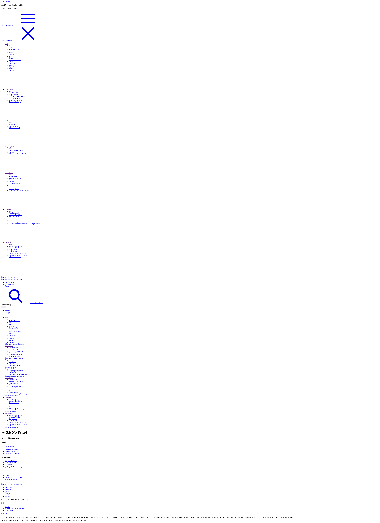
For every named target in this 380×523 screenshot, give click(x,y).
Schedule (7, 310)
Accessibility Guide (15, 331)
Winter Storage (9, 466)
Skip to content (5, 1)
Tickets (7, 286)
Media (7, 475)
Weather (7, 312)
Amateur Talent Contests (16, 381)
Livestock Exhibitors (15, 401)
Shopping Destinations (16, 371)
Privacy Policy (9, 510)
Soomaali (12, 342)
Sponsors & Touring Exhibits (18, 424)
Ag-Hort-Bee (13, 379)
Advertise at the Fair (15, 426)
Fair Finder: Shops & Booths (18, 374)
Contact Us (8, 481)
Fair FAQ (12, 335)
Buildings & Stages (15, 356)
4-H (10, 390)
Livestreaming (13, 408)
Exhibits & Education (15, 355)
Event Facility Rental (11, 462)
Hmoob (11, 340)
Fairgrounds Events (11, 461)
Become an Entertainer (16, 415)
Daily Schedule (9, 282)
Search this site (5, 305)
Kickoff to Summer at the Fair (14, 468)
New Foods (12, 362)
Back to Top (5, 514)
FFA (10, 388)
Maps (10, 322)
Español (11, 338)
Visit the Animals (14, 399)
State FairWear (13, 372)
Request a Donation (11, 479)
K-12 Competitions (15, 387)
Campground (9, 464)
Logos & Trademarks (11, 451)
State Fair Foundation (11, 449)
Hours (11, 324)
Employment (13, 420)
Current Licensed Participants (14, 477)
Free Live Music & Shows (17, 351)
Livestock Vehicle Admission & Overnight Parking (24, 410)
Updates (11, 337)
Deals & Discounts (14, 321)
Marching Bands (14, 392)
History (7, 448)
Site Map (7, 507)
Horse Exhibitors (14, 403)
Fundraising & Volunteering (17, 422)
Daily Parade (13, 419)
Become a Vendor (14, 417)
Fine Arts (11, 385)
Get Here (11, 326)
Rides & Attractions (15, 353)
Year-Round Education (12, 453)
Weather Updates (10, 284)
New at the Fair (13, 328)
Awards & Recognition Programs (19, 394)
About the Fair (9, 446)
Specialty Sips (13, 363)
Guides (11, 333)
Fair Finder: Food (14, 365)
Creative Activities (14, 383)
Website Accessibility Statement (15, 508)
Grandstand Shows (15, 347)
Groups (11, 330)
